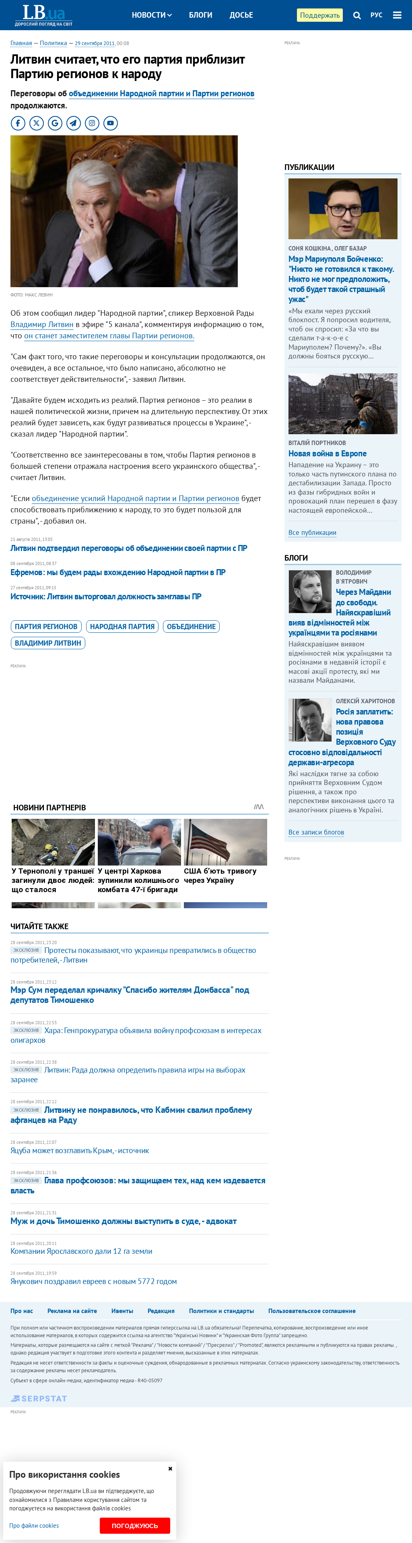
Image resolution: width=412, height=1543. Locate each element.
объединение (191, 626)
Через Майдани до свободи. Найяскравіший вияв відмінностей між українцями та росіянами (339, 612)
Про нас (21, 1311)
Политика (53, 43)
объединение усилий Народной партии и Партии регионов (135, 498)
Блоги (200, 15)
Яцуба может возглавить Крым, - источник (79, 1150)
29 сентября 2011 (95, 43)
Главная (21, 43)
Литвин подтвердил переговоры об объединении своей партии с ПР (128, 548)
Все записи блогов (316, 832)
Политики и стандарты (221, 1311)
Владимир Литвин (42, 324)
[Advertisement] (139, 727)
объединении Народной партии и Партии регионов (162, 93)
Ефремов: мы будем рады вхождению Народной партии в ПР (118, 572)
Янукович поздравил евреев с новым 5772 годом (93, 1281)
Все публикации (312, 532)
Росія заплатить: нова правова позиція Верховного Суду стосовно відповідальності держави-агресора (342, 737)
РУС (377, 14)
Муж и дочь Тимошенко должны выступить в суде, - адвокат (123, 1220)
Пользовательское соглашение (312, 1311)
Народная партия (122, 626)
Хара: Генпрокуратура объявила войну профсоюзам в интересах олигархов (135, 1035)
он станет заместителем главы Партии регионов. (109, 335)
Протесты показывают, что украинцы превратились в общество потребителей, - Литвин (133, 955)
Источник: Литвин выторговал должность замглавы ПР (106, 596)
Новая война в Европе (327, 453)
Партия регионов (46, 626)
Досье (241, 15)
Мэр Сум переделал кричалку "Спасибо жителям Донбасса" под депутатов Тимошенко (129, 994)
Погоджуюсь (135, 1525)
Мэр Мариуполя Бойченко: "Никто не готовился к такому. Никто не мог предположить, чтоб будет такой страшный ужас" (341, 279)
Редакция (161, 1311)
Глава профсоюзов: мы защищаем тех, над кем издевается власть (138, 1185)
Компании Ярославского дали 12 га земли (81, 1251)
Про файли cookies (34, 1525)
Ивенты (122, 1311)
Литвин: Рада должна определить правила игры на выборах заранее (127, 1075)
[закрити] (170, 1469)
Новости (149, 15)
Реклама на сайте (72, 1311)
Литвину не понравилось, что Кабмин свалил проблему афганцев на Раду (131, 1114)
